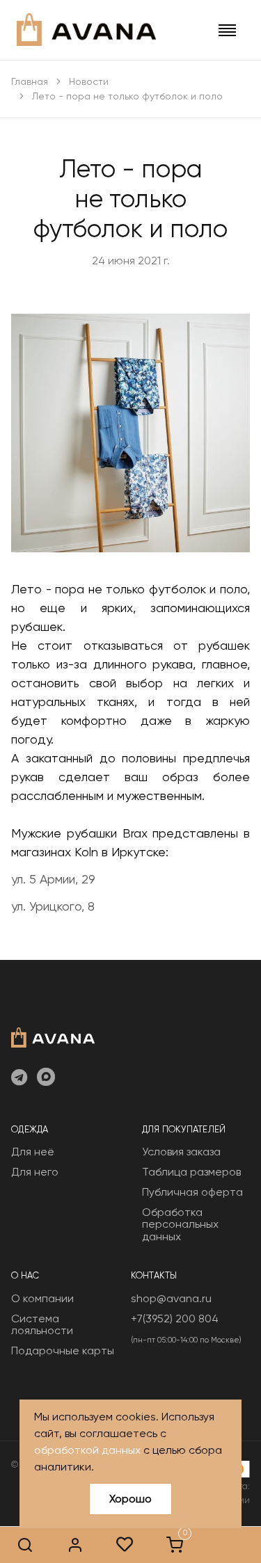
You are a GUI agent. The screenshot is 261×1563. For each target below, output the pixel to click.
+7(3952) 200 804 (175, 1318)
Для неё (32, 1151)
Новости (89, 81)
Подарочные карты (62, 1350)
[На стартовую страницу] (53, 1036)
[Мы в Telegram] (19, 1078)
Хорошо (130, 1498)
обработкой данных (87, 1450)
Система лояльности (42, 1325)
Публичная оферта (192, 1192)
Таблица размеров (191, 1171)
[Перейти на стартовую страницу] (86, 29)
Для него (34, 1171)
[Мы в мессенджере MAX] (46, 1078)
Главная (29, 81)
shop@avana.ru (171, 1298)
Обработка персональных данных (180, 1224)
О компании (42, 1298)
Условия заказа (181, 1151)
